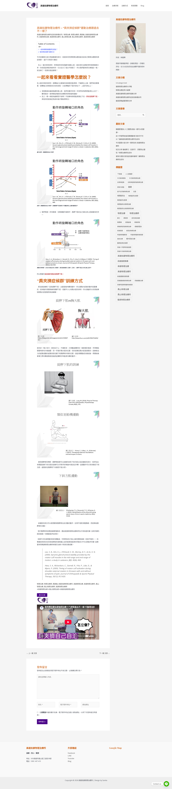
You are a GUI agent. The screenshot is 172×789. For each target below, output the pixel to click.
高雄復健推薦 (123, 261)
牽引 (118, 218)
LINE (69, 756)
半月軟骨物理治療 (134, 178)
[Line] (166, 784)
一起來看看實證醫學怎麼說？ (48, 49)
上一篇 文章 (31, 653)
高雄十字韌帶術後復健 (124, 247)
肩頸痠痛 (128, 222)
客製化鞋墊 (120, 187)
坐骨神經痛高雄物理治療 (135, 182)
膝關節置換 (138, 226)
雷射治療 (120, 239)
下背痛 (119, 174)
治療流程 (115, 6)
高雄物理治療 (44, 37)
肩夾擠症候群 (136, 218)
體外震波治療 (130, 239)
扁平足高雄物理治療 (123, 191)
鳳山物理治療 (66, 37)
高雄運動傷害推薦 (123, 276)
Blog (142, 6)
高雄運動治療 (139, 280)
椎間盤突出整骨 (122, 200)
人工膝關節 (128, 174)
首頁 (107, 6)
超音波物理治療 (131, 231)
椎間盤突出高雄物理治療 (125, 208)
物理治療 (67, 34)
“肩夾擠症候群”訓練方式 (46, 52)
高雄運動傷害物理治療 (124, 280)
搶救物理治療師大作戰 (124, 86)
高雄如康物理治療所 (49, 5)
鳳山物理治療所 (77, 37)
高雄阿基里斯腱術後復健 (125, 285)
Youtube (71, 758)
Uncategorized (121, 83)
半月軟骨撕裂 (121, 178)
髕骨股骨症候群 (122, 243)
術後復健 (120, 231)
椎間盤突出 (121, 196)
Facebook (71, 753)
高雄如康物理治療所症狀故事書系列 (49, 34)
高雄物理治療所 (55, 37)
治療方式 (125, 6)
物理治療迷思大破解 (123, 90)
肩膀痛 (82, 34)
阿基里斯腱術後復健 (136, 235)
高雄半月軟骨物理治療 (124, 251)
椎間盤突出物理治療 (124, 204)
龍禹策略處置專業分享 (124, 101)
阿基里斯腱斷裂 (122, 235)
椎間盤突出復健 (133, 196)
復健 (130, 187)
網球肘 (126, 218)
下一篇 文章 (104, 653)
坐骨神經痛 (120, 182)
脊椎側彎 (137, 222)
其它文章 (42, 595)
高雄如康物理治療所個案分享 (126, 94)
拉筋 (134, 191)
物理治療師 (75, 34)
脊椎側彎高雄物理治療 (124, 226)
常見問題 (134, 6)
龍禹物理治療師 (89, 37)
